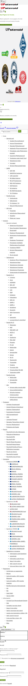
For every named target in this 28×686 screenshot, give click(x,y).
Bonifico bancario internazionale (15, 586)
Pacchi (5, 429)
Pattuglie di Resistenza (13, 434)
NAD (11, 335)
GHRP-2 (12, 302)
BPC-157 (12, 285)
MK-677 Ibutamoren (15, 181)
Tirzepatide (13, 362)
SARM (8, 168)
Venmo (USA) (10, 596)
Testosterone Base (15, 262)
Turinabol (12, 163)
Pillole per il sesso (15, 218)
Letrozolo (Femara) (11, 419)
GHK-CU (12, 300)
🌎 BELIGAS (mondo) (16, 491)
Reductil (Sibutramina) (16, 206)
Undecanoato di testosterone (18, 272)
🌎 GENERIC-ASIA (15, 494)
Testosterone (10, 257)
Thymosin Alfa (14, 367)
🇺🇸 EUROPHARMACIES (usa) (18, 511)
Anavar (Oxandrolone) (16, 143)
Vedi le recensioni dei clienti (14, 610)
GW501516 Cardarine (16, 173)
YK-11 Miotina (14, 193)
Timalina (12, 365)
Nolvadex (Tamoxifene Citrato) (15, 422)
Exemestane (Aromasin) (13, 412)
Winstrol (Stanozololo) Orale (18, 166)
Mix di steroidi (14, 255)
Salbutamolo (13, 201)
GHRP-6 (12, 305)
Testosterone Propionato (17, 270)
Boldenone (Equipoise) (16, 225)
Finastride (13, 211)
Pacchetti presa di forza (13, 457)
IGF (11, 315)
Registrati (13, 665)
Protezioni (6, 402)
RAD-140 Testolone (15, 183)
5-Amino (12, 277)
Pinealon (12, 342)
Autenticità (13, 556)
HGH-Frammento (15, 312)
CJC (11, 290)
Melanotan (13, 325)
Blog (7, 623)
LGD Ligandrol (14, 176)
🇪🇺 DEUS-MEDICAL (15, 469)
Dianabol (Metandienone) (17, 146)
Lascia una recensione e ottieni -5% (16, 613)
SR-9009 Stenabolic (15, 191)
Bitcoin (8, 573)
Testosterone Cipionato (16, 265)
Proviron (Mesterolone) (13, 424)
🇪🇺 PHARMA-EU (14, 481)
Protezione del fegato (12, 427)
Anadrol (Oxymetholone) (17, 141)
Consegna (6, 459)
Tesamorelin (13, 360)
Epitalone (12, 295)
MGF (11, 327)
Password (3, 655)
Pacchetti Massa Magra (13, 444)
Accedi (2, 662)
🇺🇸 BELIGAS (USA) (15, 504)
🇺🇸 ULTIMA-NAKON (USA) (17, 506)
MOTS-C (12, 332)
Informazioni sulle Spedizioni (18, 553)
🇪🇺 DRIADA (13, 471)
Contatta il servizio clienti (13, 605)
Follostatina (13, 297)
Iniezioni (5, 221)
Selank (12, 350)
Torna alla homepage (6, 25)
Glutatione (13, 307)
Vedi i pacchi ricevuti (16, 563)
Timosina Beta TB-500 (16, 370)
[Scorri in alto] (1, 123)
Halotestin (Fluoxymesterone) (18, 148)
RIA (7, 591)
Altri (7, 385)
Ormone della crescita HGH (17, 387)
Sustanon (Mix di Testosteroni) (18, 260)
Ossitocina (13, 337)
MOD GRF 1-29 (14, 330)
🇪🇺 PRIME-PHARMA (15, 484)
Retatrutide (13, 347)
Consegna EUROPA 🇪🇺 (12, 461)
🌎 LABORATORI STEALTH (17, 496)
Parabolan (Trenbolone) (16, 240)
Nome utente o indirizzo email (9, 649)
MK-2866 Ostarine (15, 178)
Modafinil (12, 216)
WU (7, 588)
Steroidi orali (10, 138)
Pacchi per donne (11, 452)
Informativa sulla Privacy (17, 558)
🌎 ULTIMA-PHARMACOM (17, 499)
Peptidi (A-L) (10, 275)
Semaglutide (13, 352)
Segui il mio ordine (15, 561)
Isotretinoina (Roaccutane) (17, 213)
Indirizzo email (4, 673)
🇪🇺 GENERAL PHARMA (16, 474)
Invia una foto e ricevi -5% (17, 566)
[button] (14, 636)
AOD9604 (12, 282)
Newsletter (9, 620)
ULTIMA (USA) (14, 509)
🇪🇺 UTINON (13, 489)
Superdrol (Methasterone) (17, 156)
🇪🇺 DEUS (12, 534)
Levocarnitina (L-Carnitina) (17, 320)
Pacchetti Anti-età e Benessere (15, 432)
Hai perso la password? (17, 658)
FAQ (7, 603)
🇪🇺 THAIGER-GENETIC (16, 479)
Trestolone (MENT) (15, 247)
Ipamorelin (13, 317)
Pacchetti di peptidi (12, 454)
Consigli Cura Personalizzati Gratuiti (16, 600)
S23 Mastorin (13, 186)
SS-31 (11, 357)
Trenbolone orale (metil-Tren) (18, 158)
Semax (12, 355)
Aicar (11, 280)
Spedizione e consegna (13, 551)
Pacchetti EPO (10, 437)
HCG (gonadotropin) (12, 414)
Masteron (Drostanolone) (17, 233)
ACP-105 (12, 171)
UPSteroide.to (17, 101)
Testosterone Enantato (16, 267)
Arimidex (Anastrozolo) (13, 404)
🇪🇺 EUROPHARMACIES (16, 466)
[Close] (0, 107)
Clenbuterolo (13, 198)
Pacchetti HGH (10, 439)
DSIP (11, 292)
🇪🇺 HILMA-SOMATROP (16, 476)
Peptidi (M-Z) (10, 322)
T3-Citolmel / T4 (14, 203)
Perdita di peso (10, 196)
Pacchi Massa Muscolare (13, 442)
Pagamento (6, 568)
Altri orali (9, 208)
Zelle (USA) (9, 593)
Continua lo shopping (6, 119)
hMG (7, 417)
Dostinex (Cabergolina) (13, 409)
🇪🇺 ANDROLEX (14, 464)
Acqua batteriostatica (16, 390)
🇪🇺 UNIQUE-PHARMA (16, 486)
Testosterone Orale (15, 161)
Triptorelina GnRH (15, 372)
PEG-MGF (12, 340)
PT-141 (12, 345)
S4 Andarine (13, 188)
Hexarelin (12, 310)
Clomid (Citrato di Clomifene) (14, 407)
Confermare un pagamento (14, 571)
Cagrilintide (13, 287)
